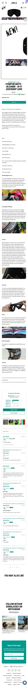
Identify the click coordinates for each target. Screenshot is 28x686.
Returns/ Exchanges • (17, 673)
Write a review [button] (14, 409)
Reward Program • (8, 682)
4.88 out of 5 (17, 396)
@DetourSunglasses (14, 612)
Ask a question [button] (14, 413)
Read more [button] (5, 477)
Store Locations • (17, 675)
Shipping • (10, 684)
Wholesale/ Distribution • (17, 677)
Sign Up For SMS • (16, 684)
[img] (6, 436)
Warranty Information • (8, 675)
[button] (11, 82)
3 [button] (14, 567)
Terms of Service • (17, 680)
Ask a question (5, 380)
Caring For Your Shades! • (18, 682)
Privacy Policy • (10, 680)
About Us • (8, 677)
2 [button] (12, 567)
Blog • (23, 675)
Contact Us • (9, 673)
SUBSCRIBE (14, 658)
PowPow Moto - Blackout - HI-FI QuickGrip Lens (15, 503)
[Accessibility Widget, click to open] (27, 1)
